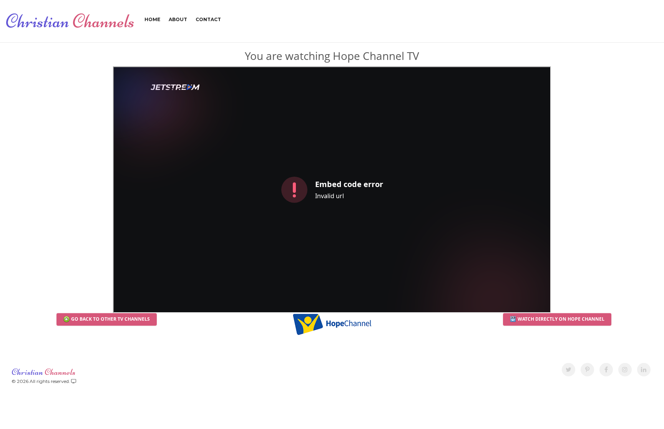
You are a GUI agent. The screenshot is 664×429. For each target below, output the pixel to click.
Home (152, 19)
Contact (208, 19)
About (178, 19)
